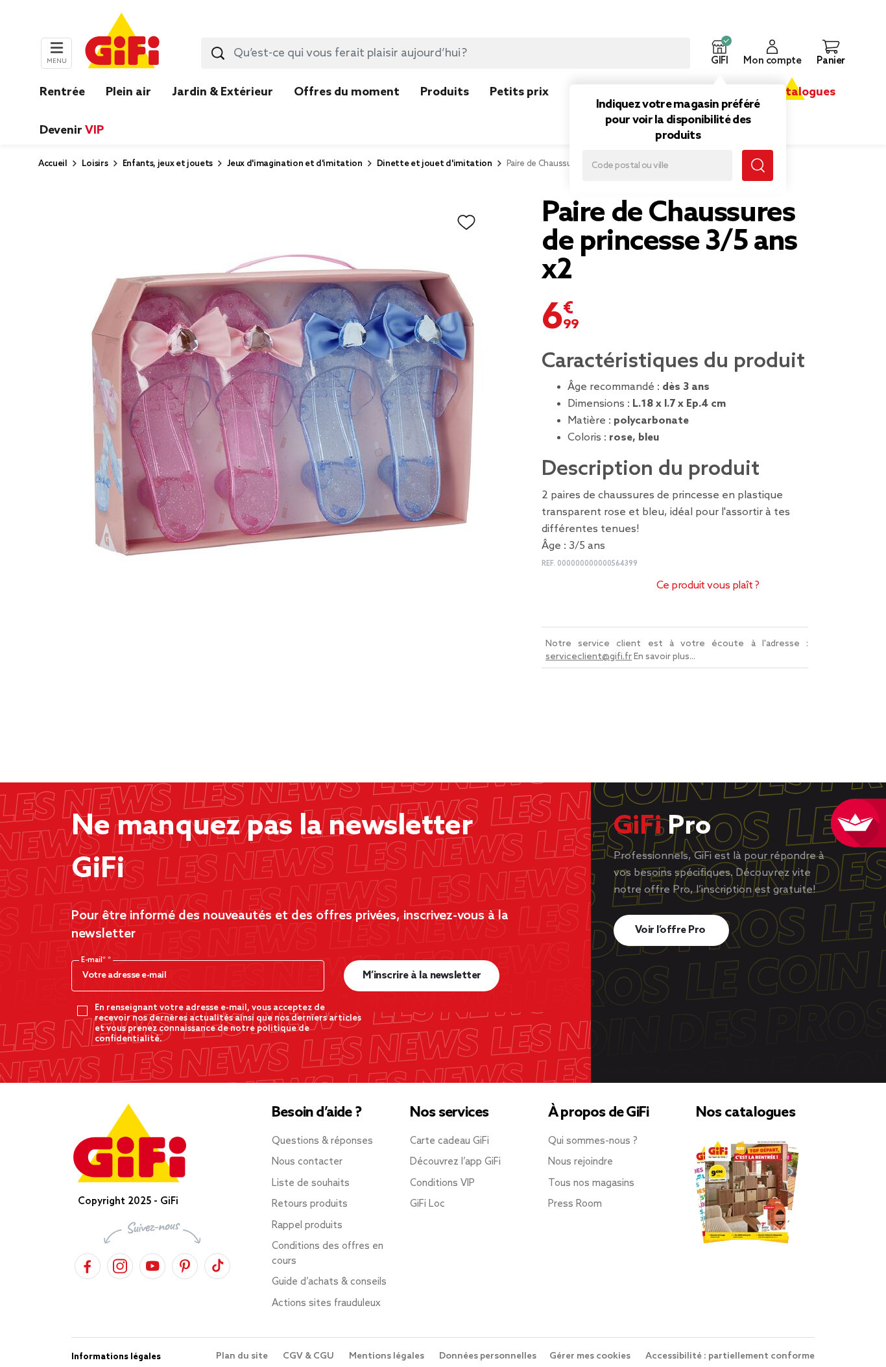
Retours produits (310, 1204)
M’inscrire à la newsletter (422, 975)
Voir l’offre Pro (671, 930)
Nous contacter (307, 1162)
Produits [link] (444, 92)
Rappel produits (307, 1225)
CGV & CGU (309, 1356)
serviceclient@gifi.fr (588, 656)
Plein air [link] (128, 92)
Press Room (575, 1204)
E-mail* (94, 960)
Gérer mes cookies (590, 1356)
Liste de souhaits (311, 1183)
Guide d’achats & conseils (329, 1282)
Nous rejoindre (580, 1162)
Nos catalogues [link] (791, 92)
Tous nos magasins (591, 1183)
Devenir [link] (72, 130)
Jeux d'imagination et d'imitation (294, 164)
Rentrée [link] (62, 92)
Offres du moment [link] (347, 92)
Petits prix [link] (519, 92)
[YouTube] (152, 1264)
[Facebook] (88, 1264)
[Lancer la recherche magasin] (757, 165)
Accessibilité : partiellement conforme (730, 1356)
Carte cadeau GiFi (449, 1141)
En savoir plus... (664, 656)
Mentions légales (387, 1356)
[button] (719, 53)
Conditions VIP (442, 1183)
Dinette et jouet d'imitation (434, 164)
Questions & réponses (322, 1141)
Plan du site (243, 1356)
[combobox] (445, 53)
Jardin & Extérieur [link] (222, 92)
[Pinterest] (185, 1264)
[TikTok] (217, 1264)
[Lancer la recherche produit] (217, 53)
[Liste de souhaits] (466, 223)
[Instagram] (120, 1264)
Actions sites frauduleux (326, 1303)
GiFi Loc (427, 1204)
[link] (444, 111)
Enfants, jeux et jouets (168, 164)
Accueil (52, 164)
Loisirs (95, 164)
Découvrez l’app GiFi (455, 1162)
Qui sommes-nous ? (593, 1141)
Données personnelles (487, 1356)
